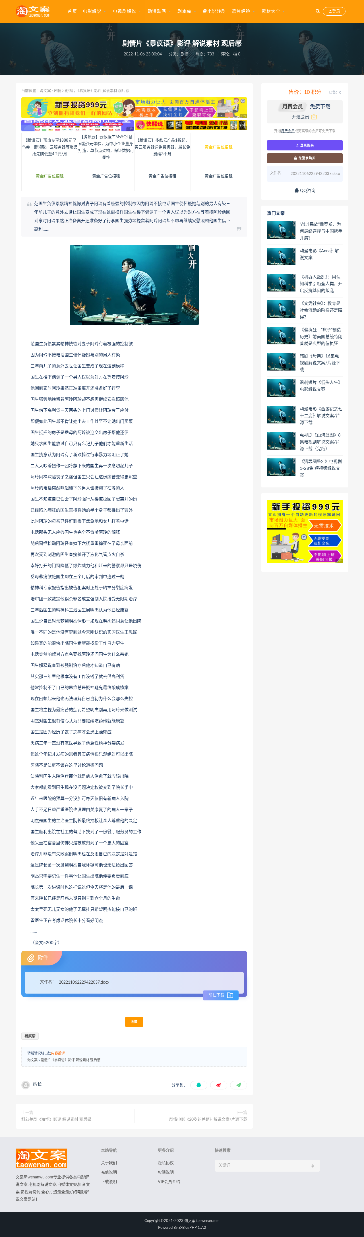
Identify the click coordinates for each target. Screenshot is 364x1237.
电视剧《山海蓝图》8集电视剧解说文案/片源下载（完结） (320, 442)
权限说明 (166, 1172)
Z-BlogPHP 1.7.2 (192, 1228)
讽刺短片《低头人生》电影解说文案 (321, 386)
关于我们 (109, 1163)
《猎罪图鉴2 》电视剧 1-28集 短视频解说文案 (321, 468)
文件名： (48, 982)
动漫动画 (157, 11)
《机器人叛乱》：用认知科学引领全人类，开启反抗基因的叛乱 (321, 284)
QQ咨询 (307, 191)
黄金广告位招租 (219, 147)
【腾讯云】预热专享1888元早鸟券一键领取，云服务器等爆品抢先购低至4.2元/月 (50, 147)
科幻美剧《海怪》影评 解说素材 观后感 (56, 1120)
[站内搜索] (317, 11)
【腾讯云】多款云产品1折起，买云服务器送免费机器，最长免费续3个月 (162, 147)
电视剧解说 (124, 11)
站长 (37, 1084)
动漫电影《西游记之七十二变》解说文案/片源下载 (321, 416)
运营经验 (241, 11)
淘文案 (45, 91)
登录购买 (306, 145)
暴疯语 (30, 1036)
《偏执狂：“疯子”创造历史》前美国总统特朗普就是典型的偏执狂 (321, 337)
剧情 (185, 54)
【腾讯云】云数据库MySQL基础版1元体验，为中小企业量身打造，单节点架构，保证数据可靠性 (106, 147)
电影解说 (92, 11)
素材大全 (271, 11)
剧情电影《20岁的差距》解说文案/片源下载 (208, 1120)
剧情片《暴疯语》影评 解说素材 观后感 (70, 1060)
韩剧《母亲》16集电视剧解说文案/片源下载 (320, 363)
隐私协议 (166, 1163)
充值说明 (109, 1172)
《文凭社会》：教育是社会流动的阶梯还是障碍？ (321, 310)
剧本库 (184, 11)
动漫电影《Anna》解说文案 (319, 254)
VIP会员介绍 (169, 1182)
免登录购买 (306, 158)
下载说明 (109, 1182)
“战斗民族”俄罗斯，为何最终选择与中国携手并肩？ (321, 231)
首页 (72, 11)
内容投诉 (58, 1053)
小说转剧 (216, 11)
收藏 (134, 1021)
